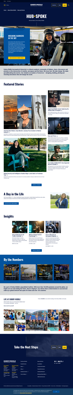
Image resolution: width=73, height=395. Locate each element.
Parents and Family (24, 361)
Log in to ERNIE (57, 363)
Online (5, 1)
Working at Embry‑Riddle (41, 374)
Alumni (22, 366)
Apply (64, 347)
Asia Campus (14, 372)
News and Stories (21, 10)
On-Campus (9, 1)
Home (5, 10)
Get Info (54, 5)
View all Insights (36, 250)
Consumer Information (41, 366)
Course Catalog (23, 374)
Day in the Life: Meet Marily (11, 203)
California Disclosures (41, 376)
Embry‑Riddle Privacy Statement (25, 393)
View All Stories (36, 184)
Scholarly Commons (24, 371)
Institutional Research (41, 371)
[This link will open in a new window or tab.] (55, 361)
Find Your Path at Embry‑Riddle (17, 57)
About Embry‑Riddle (12, 10)
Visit (60, 5)
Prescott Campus (7, 372)
